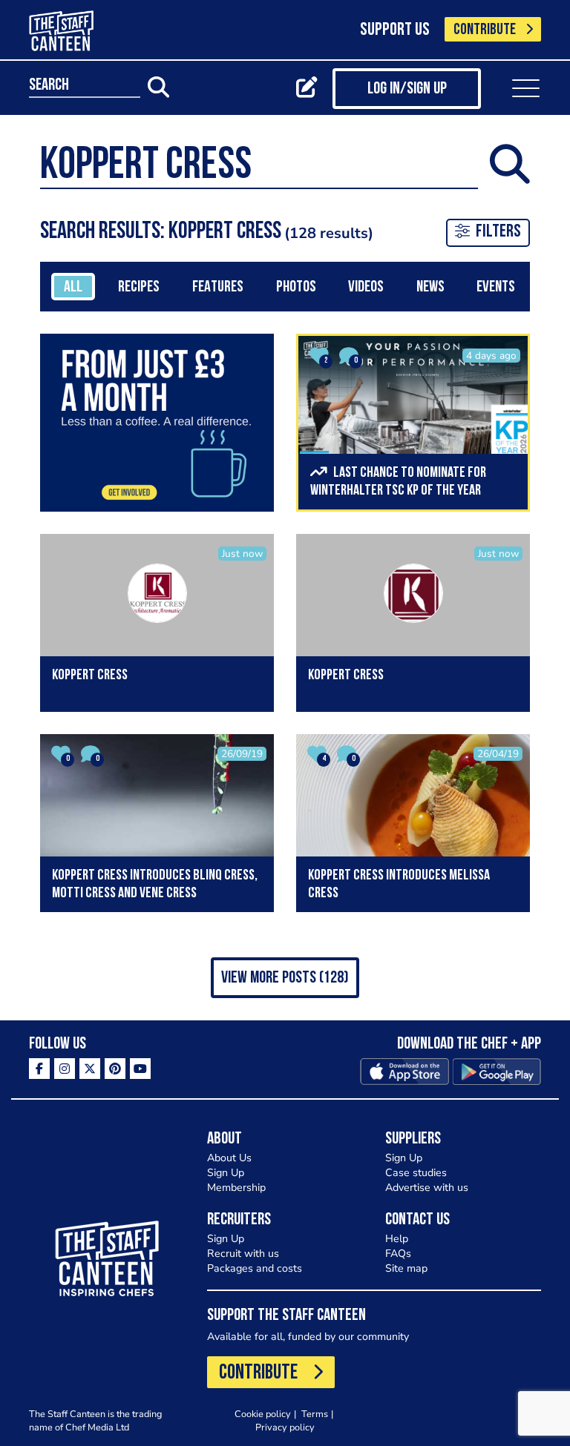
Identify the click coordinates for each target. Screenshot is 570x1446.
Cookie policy (263, 1413)
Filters (498, 232)
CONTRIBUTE (484, 30)
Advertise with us (426, 1188)
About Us (229, 1158)
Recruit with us (243, 1254)
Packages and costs (254, 1268)
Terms (314, 1413)
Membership (236, 1188)
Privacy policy (285, 1427)
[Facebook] (39, 1068)
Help (396, 1239)
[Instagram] (64, 1068)
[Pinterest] (115, 1068)
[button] (285, 977)
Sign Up (225, 1173)
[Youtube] (140, 1068)
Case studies (416, 1173)
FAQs (398, 1254)
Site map (406, 1268)
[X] (89, 1068)
